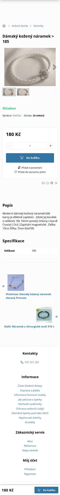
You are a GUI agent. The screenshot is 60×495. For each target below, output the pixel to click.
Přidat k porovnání (32, 167)
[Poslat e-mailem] (43, 183)
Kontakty (30, 422)
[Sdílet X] (56, 183)
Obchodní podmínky (30, 404)
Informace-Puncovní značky (30, 394)
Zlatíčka (17, 115)
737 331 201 (31, 362)
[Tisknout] (47, 183)
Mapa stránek (30, 450)
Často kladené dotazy (30, 385)
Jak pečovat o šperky (30, 399)
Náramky (38, 25)
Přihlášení (30, 469)
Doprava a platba (30, 390)
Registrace (30, 473)
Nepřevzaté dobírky (30, 417)
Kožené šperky (20, 25)
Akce (30, 441)
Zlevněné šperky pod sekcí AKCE (30, 413)
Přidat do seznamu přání (32, 172)
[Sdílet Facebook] (51, 183)
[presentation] (5, 67)
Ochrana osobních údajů (30, 408)
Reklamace (30, 445)
